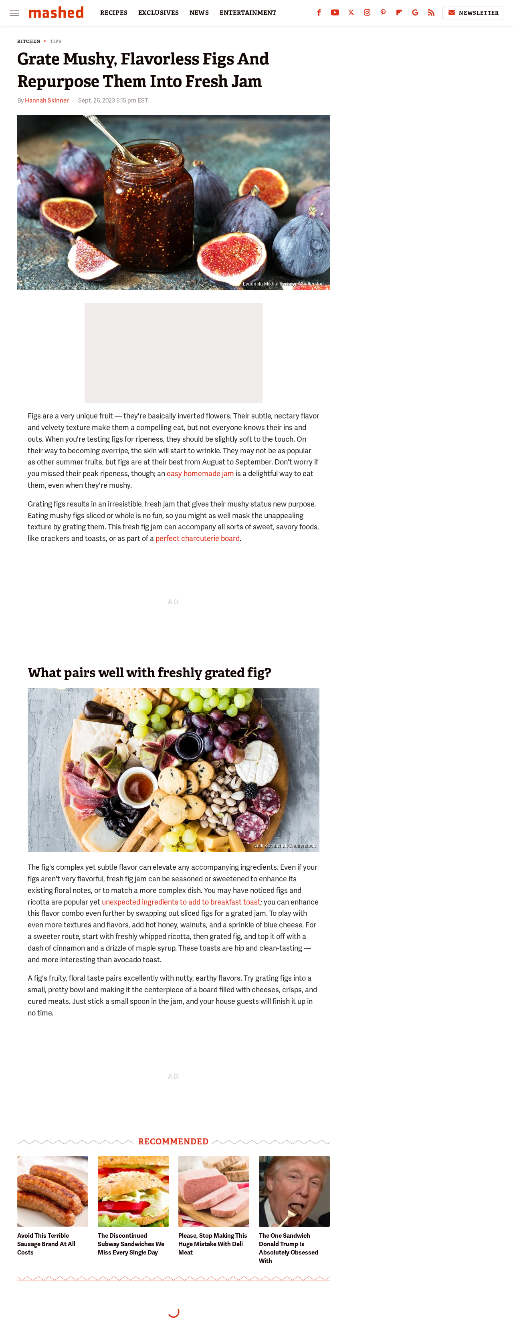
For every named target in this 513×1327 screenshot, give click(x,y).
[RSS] (431, 14)
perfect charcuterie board (198, 538)
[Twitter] (351, 14)
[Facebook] (319, 14)
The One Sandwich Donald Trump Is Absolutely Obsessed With (288, 1248)
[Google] (415, 14)
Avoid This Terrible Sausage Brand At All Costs (46, 1244)
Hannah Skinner (47, 101)
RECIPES (114, 13)
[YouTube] (335, 14)
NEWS (199, 13)
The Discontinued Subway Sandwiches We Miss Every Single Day (131, 1244)
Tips (56, 41)
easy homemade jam (200, 473)
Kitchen (28, 41)
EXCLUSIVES (158, 13)
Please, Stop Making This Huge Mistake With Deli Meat (212, 1244)
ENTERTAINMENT (248, 13)
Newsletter (479, 13)
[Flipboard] (399, 14)
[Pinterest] (383, 14)
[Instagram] (367, 14)
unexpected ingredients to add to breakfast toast (181, 902)
